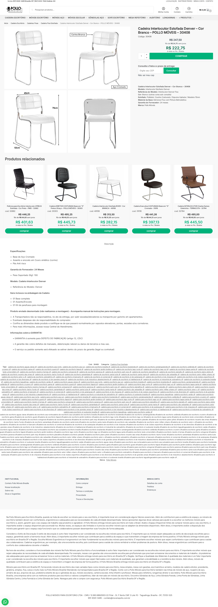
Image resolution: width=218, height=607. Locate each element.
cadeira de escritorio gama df (23, 369)
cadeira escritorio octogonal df (60, 387)
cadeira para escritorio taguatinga (113, 412)
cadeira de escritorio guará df (47, 369)
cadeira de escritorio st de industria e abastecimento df (89, 379)
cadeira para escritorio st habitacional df (155, 409)
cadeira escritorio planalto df (156, 387)
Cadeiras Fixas (32, 23)
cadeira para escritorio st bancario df (85, 407)
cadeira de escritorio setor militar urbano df (197, 374)
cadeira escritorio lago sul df (164, 384)
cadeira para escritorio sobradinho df (55, 407)
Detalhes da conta (154, 483)
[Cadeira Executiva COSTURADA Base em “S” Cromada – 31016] (151, 184)
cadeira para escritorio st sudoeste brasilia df (81, 412)
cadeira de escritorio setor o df (14, 377)
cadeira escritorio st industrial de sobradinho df (98, 394)
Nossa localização (12, 487)
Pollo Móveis (111, 460)
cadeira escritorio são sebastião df (130, 389)
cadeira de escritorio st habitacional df (127, 379)
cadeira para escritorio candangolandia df (137, 397)
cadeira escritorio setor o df (188, 389)
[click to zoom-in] (35, 58)
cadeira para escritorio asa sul (52, 397)
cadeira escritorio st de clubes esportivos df (141, 392)
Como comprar (82, 483)
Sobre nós (9, 490)
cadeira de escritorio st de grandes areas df (49, 379)
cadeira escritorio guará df (65, 384)
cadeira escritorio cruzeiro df (21, 384)
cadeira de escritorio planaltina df (145, 372)
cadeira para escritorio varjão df (139, 412)
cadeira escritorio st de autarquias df (80, 392)
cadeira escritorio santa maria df (103, 389)
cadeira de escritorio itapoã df (71, 369)
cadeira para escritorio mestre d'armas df (30, 402)
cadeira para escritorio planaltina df (145, 402)
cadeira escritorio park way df (107, 387)
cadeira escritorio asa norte (91, 382)
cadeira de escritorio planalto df (171, 372)
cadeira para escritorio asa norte (26, 397)
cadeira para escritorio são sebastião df (175, 404)
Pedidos (150, 486)
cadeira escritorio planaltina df (132, 387)
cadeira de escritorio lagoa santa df (183, 369)
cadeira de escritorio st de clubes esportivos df (195, 377)
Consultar (171, 70)
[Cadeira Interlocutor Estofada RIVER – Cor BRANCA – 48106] (109, 184)
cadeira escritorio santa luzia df (78, 389)
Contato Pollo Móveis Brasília (17, 483)
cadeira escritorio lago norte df (140, 384)
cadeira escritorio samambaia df (52, 389)
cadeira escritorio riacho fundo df (26, 389)
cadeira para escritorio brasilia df (77, 397)
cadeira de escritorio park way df (118, 372)
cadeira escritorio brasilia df (135, 382)
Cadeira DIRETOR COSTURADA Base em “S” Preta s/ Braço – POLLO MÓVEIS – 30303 (66, 207)
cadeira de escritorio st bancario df (69, 377)
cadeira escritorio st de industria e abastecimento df (30, 394)
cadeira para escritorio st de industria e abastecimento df (116, 409)
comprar (181, 56)
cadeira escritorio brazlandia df (159, 382)
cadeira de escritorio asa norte (50, 367)
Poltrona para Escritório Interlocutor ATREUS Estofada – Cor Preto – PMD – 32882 (24, 207)
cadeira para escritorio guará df (33, 399)
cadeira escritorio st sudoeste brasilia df (134, 394)
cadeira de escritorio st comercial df (98, 377)
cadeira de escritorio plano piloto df (199, 372)
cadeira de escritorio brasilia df (98, 367)
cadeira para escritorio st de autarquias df (148, 407)
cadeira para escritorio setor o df (27, 407)
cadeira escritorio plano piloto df (181, 387)
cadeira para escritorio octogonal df (61, 402)
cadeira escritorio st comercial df (52, 392)
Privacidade (81, 495)
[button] (205, 9)
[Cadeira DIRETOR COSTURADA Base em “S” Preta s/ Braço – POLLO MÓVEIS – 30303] (66, 184)
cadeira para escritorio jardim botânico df (89, 399)
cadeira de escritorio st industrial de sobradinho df (163, 379)
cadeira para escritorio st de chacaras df (181, 407)
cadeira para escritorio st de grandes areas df (75, 409)
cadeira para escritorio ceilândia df (167, 397)
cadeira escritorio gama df (44, 384)
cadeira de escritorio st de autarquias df (129, 377)
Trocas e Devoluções (84, 499)
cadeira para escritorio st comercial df (116, 407)
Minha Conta (163, 12)
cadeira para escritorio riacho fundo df (55, 404)
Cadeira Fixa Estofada (49, 23)
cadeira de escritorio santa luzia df (106, 374)
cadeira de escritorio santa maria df (135, 374)
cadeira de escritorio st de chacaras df (161, 377)
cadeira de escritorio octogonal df (65, 372)
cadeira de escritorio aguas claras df (22, 367)
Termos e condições (84, 491)
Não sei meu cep (146, 75)
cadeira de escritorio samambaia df (78, 374)
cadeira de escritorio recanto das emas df (17, 374)
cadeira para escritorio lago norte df (120, 399)
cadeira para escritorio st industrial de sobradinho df (192, 409)
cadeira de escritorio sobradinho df (41, 377)
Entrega (79, 487)
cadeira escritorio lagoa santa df (188, 384)
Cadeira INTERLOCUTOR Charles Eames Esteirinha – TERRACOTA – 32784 (193, 207)
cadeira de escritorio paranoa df (91, 372)
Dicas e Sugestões (12, 494)
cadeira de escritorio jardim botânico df (99, 369)
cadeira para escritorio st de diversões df (40, 409)
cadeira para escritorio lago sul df (148, 399)
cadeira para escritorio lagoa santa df (176, 399)
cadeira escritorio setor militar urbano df (161, 389)
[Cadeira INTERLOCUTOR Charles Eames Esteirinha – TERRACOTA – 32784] (193, 184)
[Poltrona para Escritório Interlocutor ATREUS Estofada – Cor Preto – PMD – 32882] (24, 184)
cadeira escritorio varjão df (184, 394)
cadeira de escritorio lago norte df (129, 369)
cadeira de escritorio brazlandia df (124, 367)
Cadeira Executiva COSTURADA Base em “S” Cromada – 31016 (151, 207)
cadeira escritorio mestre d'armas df (32, 387)
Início (6, 23)
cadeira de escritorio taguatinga (16, 382)
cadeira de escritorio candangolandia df (154, 367)
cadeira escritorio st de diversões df (174, 392)
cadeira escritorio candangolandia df (186, 382)
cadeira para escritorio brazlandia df (105, 397)
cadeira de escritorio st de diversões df (15, 379)
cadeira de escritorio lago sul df (156, 369)
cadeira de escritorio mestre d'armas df (35, 372)
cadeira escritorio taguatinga (162, 394)
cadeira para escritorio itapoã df (59, 399)
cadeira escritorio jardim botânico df (113, 384)
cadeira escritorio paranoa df (84, 387)
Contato (177, 12)
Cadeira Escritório (17, 23)
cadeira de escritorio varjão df (41, 382)
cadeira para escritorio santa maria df (144, 404)
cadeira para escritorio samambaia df (85, 404)
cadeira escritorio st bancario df (26, 392)
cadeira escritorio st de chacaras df (109, 392)
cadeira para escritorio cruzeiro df (195, 397)
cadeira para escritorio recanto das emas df (22, 404)
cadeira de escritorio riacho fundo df (49, 374)
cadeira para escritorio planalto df (173, 402)
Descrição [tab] (109, 244)
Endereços (151, 490)
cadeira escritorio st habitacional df (65, 394)
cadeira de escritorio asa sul (74, 367)
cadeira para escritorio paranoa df (89, 402)
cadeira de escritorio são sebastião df (164, 374)
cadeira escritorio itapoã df (87, 384)
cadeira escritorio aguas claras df (67, 382)
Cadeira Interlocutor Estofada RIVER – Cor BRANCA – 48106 (109, 207)
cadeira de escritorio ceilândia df (183, 367)
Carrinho (188, 12)
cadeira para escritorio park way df (117, 402)
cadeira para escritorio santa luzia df (115, 404)
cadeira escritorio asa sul (113, 382)
